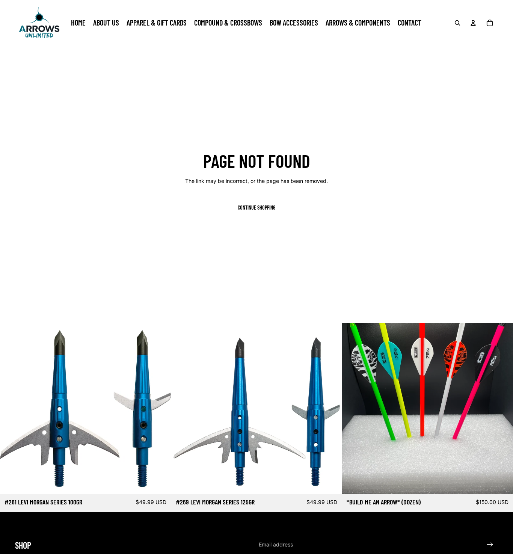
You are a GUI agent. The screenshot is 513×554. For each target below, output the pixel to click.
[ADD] (159, 482)
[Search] (457, 23)
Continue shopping (256, 207)
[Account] (473, 23)
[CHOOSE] (501, 482)
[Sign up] (490, 544)
